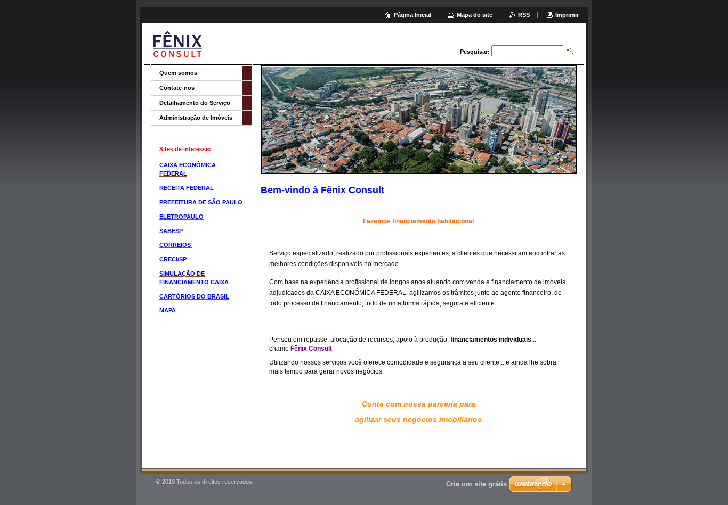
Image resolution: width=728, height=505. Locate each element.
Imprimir (567, 15)
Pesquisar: (475, 51)
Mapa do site (474, 15)
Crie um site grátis (476, 484)
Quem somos (178, 73)
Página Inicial (412, 15)
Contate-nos (177, 88)
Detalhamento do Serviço (194, 103)
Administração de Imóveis (195, 117)
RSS (524, 15)
